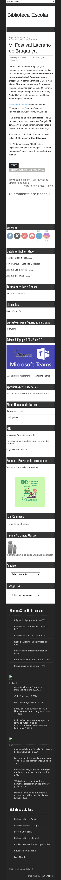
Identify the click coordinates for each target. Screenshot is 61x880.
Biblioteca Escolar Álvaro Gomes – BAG (31, 628)
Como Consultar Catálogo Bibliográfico (24, 263)
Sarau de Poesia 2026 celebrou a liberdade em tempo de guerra (30, 710)
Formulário (11, 328)
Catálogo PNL (12, 417)
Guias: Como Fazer (15, 311)
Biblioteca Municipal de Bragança (27, 170)
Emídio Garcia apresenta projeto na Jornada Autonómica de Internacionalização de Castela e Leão (31, 724)
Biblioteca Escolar (28, 15)
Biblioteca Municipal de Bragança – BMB (31, 652)
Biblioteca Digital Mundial (26, 838)
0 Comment (13, 61)
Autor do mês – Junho (38, 185)
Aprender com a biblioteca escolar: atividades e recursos (28, 442)
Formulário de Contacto (18, 524)
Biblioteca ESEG (24, 58)
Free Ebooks (20, 857)
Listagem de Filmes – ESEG (18, 275)
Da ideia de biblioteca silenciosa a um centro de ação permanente (32, 759)
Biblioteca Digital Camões (26, 819)
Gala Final (19, 696)
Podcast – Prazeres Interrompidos (22, 467)
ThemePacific (46, 875)
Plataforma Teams (41, 375)
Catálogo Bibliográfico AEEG (19, 257)
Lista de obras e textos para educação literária (27, 393)
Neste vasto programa (19, 104)
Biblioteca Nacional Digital (27, 825)
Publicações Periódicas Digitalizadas (32, 844)
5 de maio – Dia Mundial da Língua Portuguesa (28, 181)
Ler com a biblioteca (15, 293)
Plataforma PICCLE (14, 411)
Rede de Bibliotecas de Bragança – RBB (31, 643)
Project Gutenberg (23, 831)
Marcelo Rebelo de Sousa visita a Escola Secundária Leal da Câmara (31, 794)
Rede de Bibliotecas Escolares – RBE (32, 659)
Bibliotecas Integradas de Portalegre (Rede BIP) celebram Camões (32, 771)
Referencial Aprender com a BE (20, 435)
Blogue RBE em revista (16, 449)
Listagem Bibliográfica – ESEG (19, 269)
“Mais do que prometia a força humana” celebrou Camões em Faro (32, 782)
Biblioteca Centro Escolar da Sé (29, 635)
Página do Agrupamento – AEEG (30, 620)
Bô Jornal (13, 683)
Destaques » (22, 37)
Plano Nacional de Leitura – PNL (29, 665)
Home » (12, 37)
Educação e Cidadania (25, 850)
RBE (11, 745)
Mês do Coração (22, 702)
